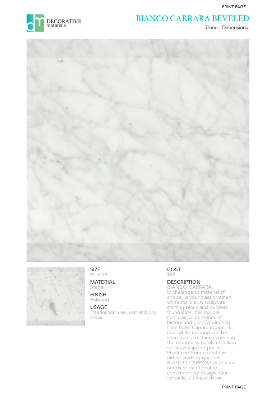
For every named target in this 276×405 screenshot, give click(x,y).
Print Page (234, 7)
